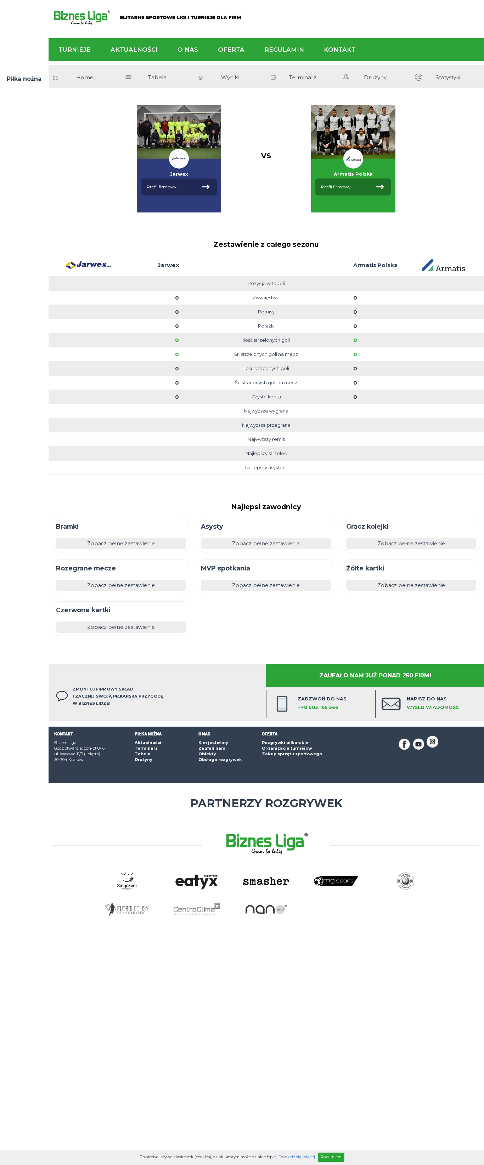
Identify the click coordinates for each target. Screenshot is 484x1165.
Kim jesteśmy (213, 742)
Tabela (157, 77)
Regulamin (284, 49)
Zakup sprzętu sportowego (292, 753)
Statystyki (447, 77)
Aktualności (134, 49)
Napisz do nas (433, 703)
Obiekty (207, 753)
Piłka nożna (24, 78)
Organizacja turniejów (287, 748)
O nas (188, 49)
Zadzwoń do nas (322, 703)
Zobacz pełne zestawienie (121, 543)
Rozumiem (331, 1156)
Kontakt (340, 49)
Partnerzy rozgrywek (266, 803)
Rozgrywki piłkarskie (285, 742)
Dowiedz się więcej (296, 1156)
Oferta (231, 49)
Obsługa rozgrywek (220, 759)
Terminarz (302, 77)
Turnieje (74, 49)
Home (85, 77)
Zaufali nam (211, 748)
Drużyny (375, 77)
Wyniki (230, 77)
